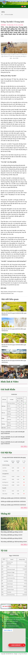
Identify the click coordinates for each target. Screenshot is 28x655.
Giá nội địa (6, 452)
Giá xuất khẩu (8, 389)
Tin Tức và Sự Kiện (18, 25)
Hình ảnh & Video (10, 381)
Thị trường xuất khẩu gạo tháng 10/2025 (11, 538)
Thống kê (5, 513)
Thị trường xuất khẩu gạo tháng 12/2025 (12, 532)
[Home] (2, 14)
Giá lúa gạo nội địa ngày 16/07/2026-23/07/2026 (13, 501)
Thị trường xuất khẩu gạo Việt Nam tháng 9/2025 (14, 541)
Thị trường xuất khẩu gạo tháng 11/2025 (11, 535)
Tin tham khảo (10, 25)
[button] (2, 372)
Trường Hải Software (22, 653)
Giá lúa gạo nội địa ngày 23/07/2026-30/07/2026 (13, 498)
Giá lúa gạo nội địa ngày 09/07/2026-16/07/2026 (13, 505)
